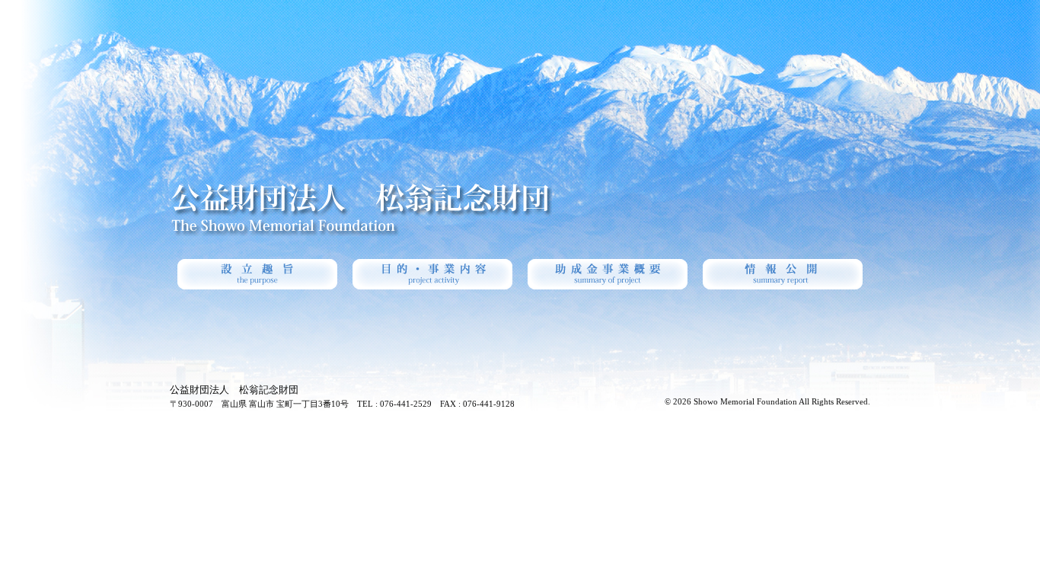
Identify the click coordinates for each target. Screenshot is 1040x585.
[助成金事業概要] (607, 274)
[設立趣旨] (257, 274)
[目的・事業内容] (432, 274)
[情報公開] (783, 274)
